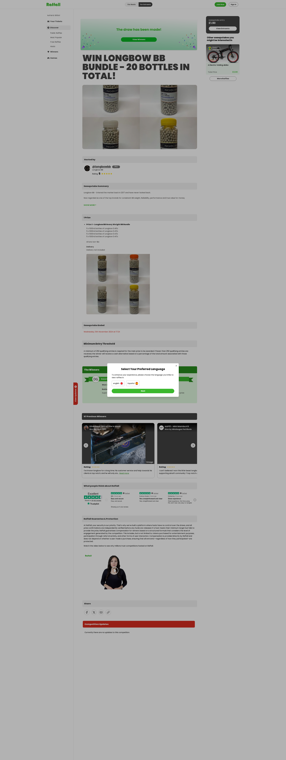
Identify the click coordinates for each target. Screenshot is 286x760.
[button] (118, 383)
